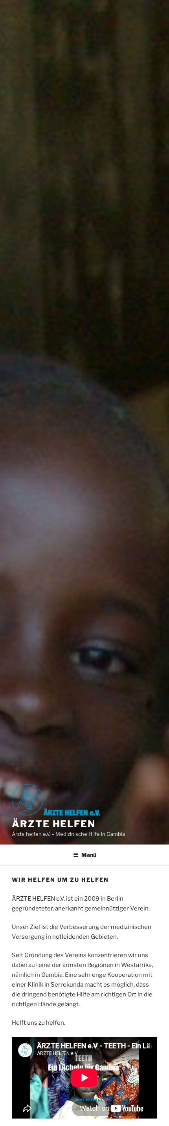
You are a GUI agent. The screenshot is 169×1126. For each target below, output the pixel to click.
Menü (88, 855)
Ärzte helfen (54, 824)
